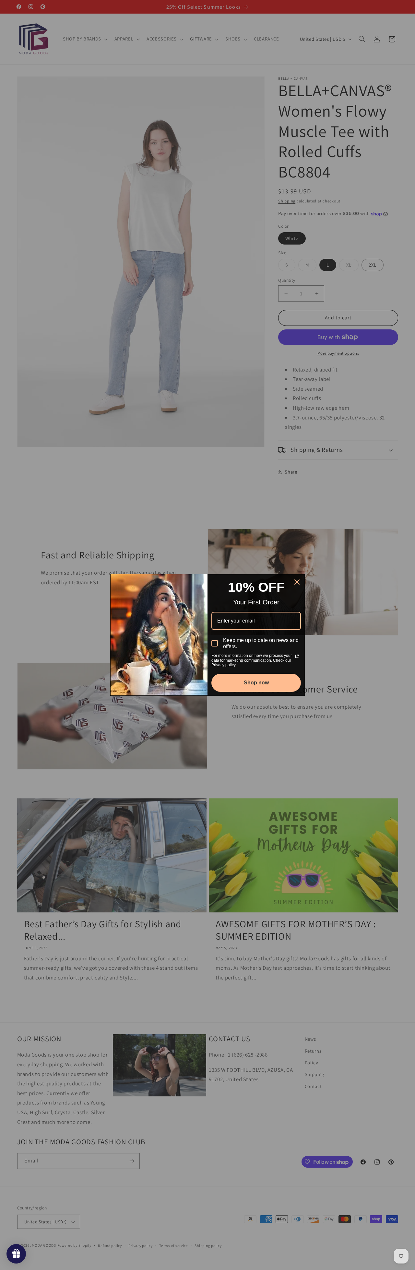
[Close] (297, 582)
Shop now (256, 682)
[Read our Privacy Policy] (297, 656)
